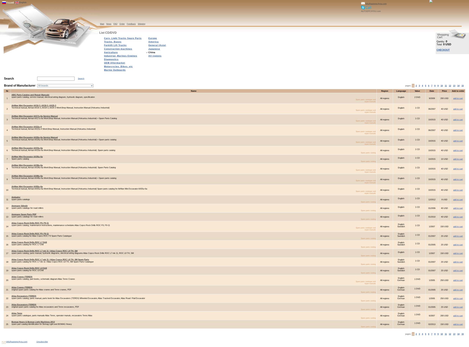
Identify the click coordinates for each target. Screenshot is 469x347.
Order (122, 24)
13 (454, 86)
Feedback (131, 24)
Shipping (141, 24)
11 (446, 86)
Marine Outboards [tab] (115, 70)
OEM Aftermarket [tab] (114, 63)
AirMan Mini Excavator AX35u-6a (27, 157)
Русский (10, 2)
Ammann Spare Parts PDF (24, 214)
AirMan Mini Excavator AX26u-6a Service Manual (35, 137)
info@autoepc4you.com (376, 4)
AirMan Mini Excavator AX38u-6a (27, 165)
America (153, 42)
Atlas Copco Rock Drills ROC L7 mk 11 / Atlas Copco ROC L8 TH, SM (44, 251)
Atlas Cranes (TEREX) (22, 277)
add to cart (458, 98)
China (151, 52)
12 (450, 86)
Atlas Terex (17, 313)
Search (81, 78)
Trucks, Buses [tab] (112, 42)
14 (458, 86)
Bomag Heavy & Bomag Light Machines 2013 (33, 322)
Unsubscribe (42, 342)
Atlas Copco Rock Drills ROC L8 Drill (29, 268)
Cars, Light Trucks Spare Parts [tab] (123, 38)
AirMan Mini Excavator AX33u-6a (27, 148)
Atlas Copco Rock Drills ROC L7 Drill (29, 242)
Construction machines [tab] (118, 49)
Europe (152, 38)
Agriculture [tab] (111, 52)
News (108, 24)
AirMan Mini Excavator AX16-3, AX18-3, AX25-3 (34, 105)
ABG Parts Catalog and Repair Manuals (30, 95)
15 (462, 86)
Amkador (16, 197)
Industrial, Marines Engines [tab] (120, 56)
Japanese (154, 49)
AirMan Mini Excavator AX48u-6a (27, 176)
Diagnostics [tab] (111, 59)
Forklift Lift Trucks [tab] (115, 45)
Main (102, 24)
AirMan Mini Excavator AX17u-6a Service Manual (35, 116)
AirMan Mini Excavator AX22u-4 (27, 127)
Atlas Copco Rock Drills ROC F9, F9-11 (30, 223)
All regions (155, 56)
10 (442, 86)
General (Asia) (157, 45)
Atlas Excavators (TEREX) (24, 296)
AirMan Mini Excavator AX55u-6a (27, 186)
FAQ (115, 24)
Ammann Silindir (20, 206)
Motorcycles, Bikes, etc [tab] (118, 66)
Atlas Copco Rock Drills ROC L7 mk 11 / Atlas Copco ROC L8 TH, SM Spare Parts (50, 259)
